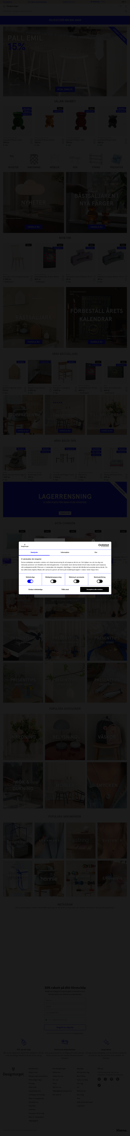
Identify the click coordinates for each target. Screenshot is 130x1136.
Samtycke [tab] (34, 552)
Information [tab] (65, 552)
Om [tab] (96, 552)
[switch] (53, 581)
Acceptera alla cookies (95, 589)
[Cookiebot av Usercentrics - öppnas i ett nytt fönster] (100, 545)
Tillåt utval (65, 589)
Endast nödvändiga (35, 589)
